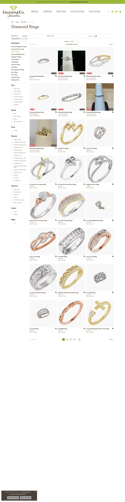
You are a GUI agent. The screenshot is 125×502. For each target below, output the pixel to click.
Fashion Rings (23, 22)
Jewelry (47, 11)
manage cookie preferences (18, 494)
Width (13, 220)
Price (13, 85)
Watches (61, 11)
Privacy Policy (26, 492)
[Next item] (111, 133)
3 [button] (70, 339)
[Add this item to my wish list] (55, 76)
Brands (13, 110)
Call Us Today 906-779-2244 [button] (79, 2)
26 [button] (79, 339)
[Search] (109, 11)
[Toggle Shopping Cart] (120, 11)
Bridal (35, 11)
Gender (13, 208)
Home (12, 22)
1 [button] (64, 339)
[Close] (123, 2)
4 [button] (74, 339)
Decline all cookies (13, 497)
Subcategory (15, 43)
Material (14, 136)
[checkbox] (15, 89)
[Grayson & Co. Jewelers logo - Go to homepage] (12, 11)
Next (111, 44)
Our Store (94, 11)
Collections (77, 11)
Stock (13, 127)
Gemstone (14, 186)
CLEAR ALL (24, 35)
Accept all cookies (25, 497)
